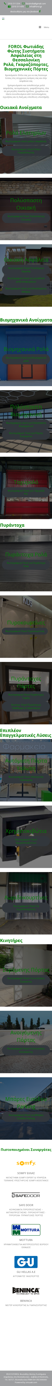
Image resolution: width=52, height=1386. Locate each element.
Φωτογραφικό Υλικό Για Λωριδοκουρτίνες (26, 907)
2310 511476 (18, 6)
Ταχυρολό (26, 482)
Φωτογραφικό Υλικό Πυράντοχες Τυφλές (26, 696)
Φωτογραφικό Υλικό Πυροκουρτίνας (24, 631)
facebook (34, 11)
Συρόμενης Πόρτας (26, 969)
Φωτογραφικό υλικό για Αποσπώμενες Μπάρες (26, 290)
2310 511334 (13, 3)
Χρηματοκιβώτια (26, 830)
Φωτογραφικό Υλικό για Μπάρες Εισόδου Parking (26, 1116)
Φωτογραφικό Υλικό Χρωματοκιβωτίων (26, 841)
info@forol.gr (36, 6)
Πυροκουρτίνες (26, 622)
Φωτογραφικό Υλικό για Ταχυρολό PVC (26, 492)
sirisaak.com (31, 1382)
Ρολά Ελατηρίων (26, 132)
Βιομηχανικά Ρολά (26, 349)
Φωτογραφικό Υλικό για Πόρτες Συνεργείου (26, 434)
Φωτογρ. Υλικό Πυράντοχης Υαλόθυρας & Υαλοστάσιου (26, 706)
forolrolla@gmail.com (36, 3)
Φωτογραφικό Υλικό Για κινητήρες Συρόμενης (26, 980)
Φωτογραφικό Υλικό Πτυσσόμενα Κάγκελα (26, 269)
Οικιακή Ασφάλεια (26, 259)
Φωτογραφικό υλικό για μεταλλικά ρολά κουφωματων (26, 280)
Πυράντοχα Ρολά (26, 554)
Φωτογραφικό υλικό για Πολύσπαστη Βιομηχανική (26, 424)
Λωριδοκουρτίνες (26, 897)
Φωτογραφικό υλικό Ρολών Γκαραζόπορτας (26, 151)
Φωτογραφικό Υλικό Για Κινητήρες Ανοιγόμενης (26, 1050)
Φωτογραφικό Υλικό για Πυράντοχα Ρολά (26, 564)
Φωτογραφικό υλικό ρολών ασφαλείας (26, 141)
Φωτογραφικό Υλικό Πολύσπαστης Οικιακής (26, 218)
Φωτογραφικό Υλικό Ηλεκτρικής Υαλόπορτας (26, 778)
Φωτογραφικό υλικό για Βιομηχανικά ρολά (26, 359)
